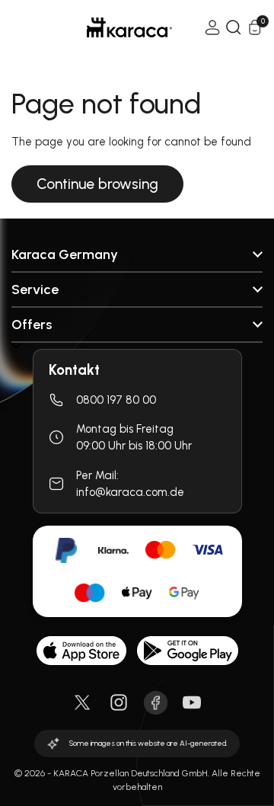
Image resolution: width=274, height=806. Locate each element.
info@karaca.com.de (130, 492)
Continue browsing (97, 184)
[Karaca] (108, 27)
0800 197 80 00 (116, 400)
